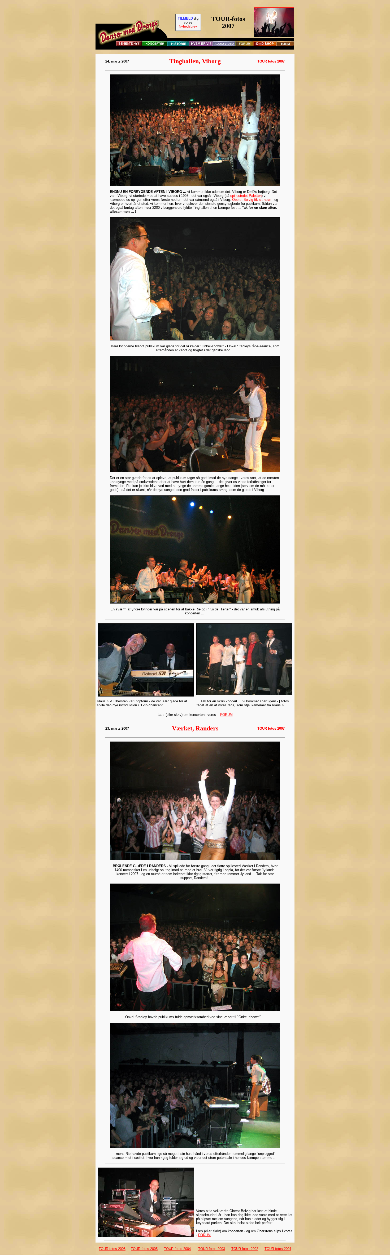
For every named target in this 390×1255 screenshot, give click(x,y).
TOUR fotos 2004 (177, 1249)
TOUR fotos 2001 (278, 1249)
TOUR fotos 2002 (244, 1249)
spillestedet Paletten (246, 196)
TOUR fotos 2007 (271, 61)
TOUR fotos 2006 (112, 1249)
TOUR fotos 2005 (144, 1249)
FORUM (226, 715)
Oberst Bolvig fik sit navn (251, 200)
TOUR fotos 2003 (211, 1249)
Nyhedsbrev (188, 26)
